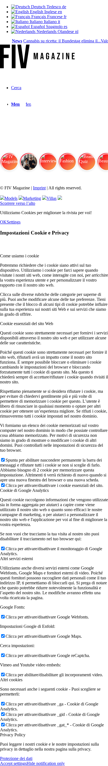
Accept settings (13, 763)
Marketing (32, 198)
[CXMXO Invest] (60, 198)
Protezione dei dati (16, 758)
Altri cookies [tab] (11, 679)
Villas (51, 198)
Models (10, 198)
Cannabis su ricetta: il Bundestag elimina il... (60, 41)
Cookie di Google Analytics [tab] (24, 490)
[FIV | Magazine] (37, 66)
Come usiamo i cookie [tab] (19, 255)
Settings (13, 222)
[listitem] (9, 164)
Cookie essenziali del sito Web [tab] (26, 323)
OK (3, 222)
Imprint (39, 188)
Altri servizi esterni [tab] (16, 558)
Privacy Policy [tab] (12, 734)
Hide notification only (46, 763)
